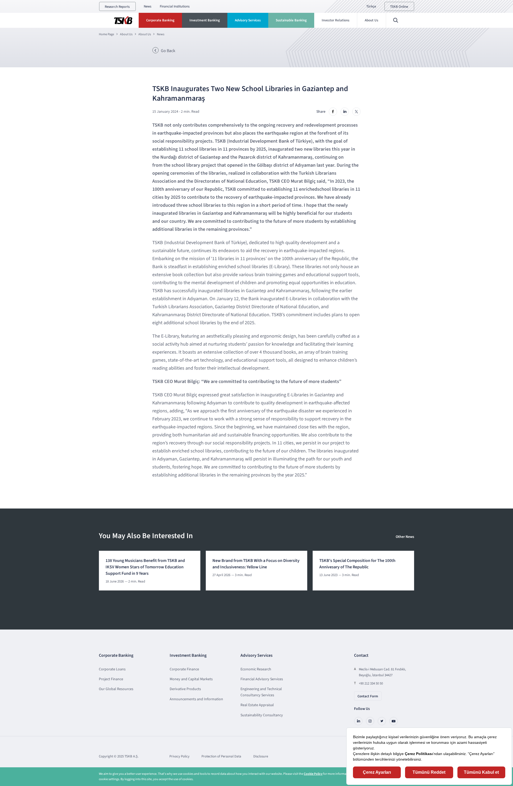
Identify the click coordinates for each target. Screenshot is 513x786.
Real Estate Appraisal (257, 705)
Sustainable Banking (291, 20)
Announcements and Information (196, 699)
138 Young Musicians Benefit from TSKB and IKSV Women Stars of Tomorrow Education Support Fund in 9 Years (145, 567)
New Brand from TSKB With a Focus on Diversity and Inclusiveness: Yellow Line (256, 564)
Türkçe (371, 6)
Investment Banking (204, 20)
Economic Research (255, 669)
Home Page (106, 34)
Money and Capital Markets (191, 679)
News (147, 6)
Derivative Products (185, 689)
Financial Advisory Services (261, 679)
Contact (361, 655)
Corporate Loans (112, 669)
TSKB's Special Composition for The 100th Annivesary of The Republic (357, 564)
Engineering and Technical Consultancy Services (261, 692)
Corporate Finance (184, 669)
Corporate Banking (160, 20)
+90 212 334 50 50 (371, 683)
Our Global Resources (116, 689)
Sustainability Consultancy (261, 715)
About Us (371, 20)
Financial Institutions (174, 6)
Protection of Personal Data (221, 756)
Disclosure (260, 756)
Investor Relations (335, 20)
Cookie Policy (313, 774)
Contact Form (367, 696)
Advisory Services (248, 20)
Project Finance (111, 679)
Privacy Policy (179, 756)
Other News (405, 536)
